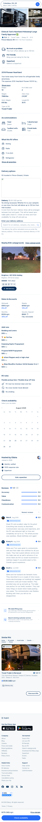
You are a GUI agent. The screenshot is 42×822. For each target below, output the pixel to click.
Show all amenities (9, 162)
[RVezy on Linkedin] (21, 787)
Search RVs (25, 738)
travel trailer (20, 640)
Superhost (25, 753)
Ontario (4, 642)
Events (24, 755)
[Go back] (3, 11)
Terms (4, 806)
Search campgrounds (29, 748)
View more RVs (33, 693)
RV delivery (5, 768)
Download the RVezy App (30, 751)
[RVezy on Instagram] (12, 787)
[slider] (4, 37)
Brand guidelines (7, 748)
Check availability (21, 818)
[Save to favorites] (38, 646)
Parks (24, 758)
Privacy (10, 806)
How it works (6, 765)
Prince (11, 642)
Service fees (6, 775)
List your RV (26, 741)
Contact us (25, 768)
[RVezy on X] (17, 787)
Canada (29, 640)
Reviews (4, 753)
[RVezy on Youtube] (7, 787)
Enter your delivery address (12, 221)
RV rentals (11, 640)
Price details (35, 812)
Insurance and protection (10, 770)
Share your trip (6, 780)
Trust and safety (7, 773)
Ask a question (21, 477)
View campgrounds (32, 243)
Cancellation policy (8, 778)
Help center (26, 765)
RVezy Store (6, 755)
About (3, 738)
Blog (3, 741)
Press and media (7, 746)
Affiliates (4, 751)
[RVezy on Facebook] (3, 787)
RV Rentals (25, 743)
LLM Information (27, 770)
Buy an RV (25, 746)
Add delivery (10, 288)
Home (3, 640)
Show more (6, 85)
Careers (4, 743)
